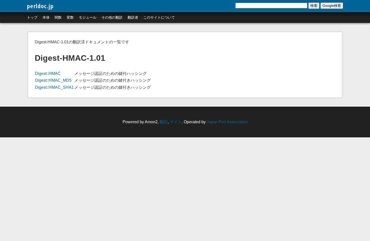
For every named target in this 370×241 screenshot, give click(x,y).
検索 (313, 6)
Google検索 (331, 6)
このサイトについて (159, 17)
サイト (176, 122)
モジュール (87, 17)
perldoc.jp (40, 6)
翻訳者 (133, 17)
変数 (70, 17)
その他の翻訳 (112, 17)
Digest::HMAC (48, 73)
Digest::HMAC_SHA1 (54, 87)
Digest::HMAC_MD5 (53, 80)
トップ (32, 17)
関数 (58, 17)
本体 (46, 17)
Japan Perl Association (227, 122)
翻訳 (164, 122)
